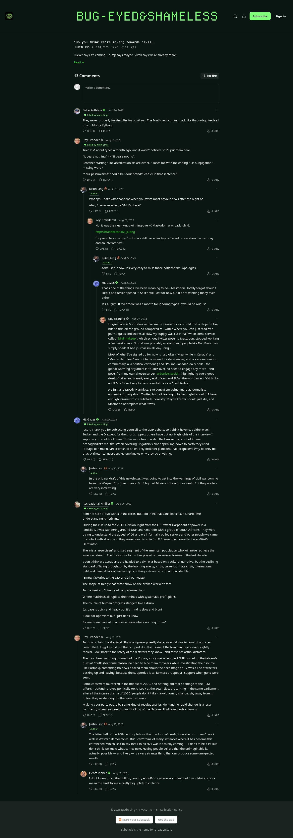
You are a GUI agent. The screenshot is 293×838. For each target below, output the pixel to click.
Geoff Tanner (98, 773)
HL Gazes (108, 283)
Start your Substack (136, 819)
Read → (79, 62)
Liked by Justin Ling (97, 114)
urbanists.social (167, 373)
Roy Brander (91, 140)
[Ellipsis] (217, 110)
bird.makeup (127, 338)
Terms (153, 809)
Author (94, 193)
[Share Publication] (244, 16)
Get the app (166, 819)
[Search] (235, 16)
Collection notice (171, 809)
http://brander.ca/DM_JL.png (115, 232)
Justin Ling (81, 47)
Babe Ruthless (92, 110)
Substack (127, 829)
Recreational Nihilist (96, 503)
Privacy (142, 809)
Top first (212, 76)
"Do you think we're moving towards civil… (113, 42)
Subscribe (260, 16)
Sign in (280, 16)
